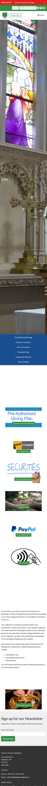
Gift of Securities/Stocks (23, 479)
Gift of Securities (23, 347)
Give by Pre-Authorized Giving (23, 423)
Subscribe (8, 738)
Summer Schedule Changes (25, 2)
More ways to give (23, 705)
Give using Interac (23, 451)
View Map (5, 765)
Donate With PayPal (23, 535)
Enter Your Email (7, 730)
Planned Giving (23, 352)
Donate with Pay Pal (23, 357)
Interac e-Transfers (23, 342)
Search (15, 8)
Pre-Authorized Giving (23, 337)
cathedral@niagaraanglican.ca (18, 777)
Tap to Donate (23, 362)
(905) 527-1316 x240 (28, 8)
